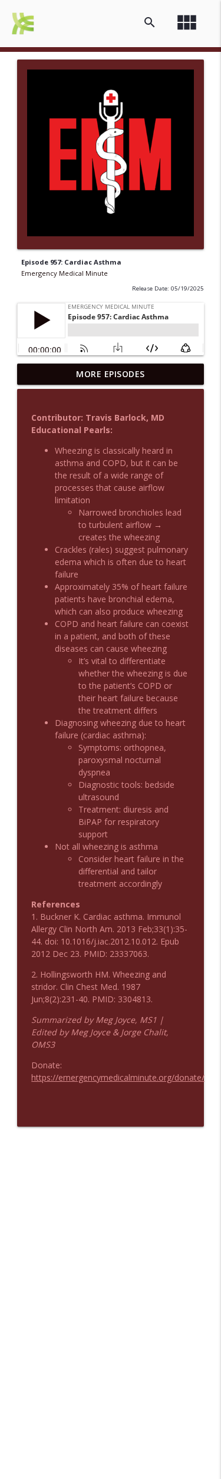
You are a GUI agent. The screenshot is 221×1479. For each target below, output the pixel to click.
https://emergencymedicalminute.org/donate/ (117, 1077)
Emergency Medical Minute (64, 273)
